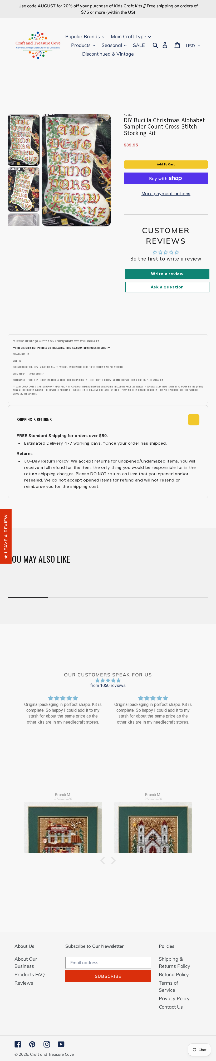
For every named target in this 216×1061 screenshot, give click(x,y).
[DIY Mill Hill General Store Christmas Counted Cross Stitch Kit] (63, 824)
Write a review (167, 274)
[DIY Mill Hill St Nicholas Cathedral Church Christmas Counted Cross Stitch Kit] (153, 824)
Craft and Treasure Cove (52, 1054)
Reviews (23, 983)
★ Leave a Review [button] (5, 536)
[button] (104, 860)
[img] (108, 680)
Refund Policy (174, 974)
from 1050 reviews (108, 685)
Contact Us (171, 1007)
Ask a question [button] (167, 287)
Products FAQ (29, 974)
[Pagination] (24, 140)
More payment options (165, 194)
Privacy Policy (174, 998)
